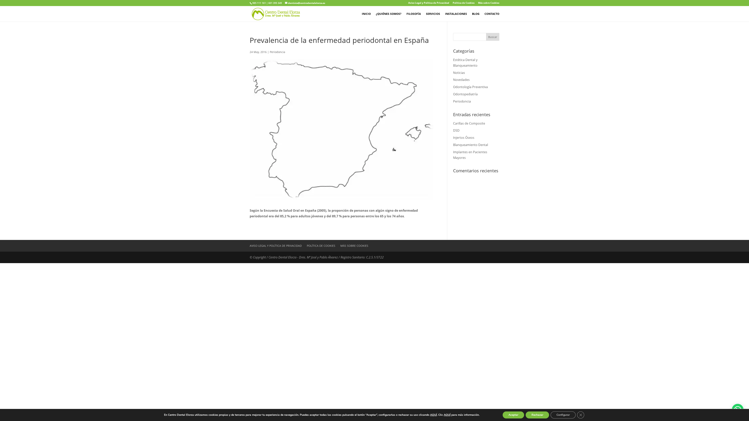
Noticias (459, 73)
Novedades (461, 80)
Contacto (492, 14)
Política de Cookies (464, 3)
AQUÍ (433, 415)
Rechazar (537, 415)
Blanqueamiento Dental (470, 145)
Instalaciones (456, 14)
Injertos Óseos (463, 137)
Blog (475, 14)
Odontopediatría (465, 94)
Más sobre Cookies (488, 3)
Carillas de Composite (469, 123)
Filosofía (413, 14)
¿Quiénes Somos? (388, 14)
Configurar (563, 415)
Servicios (433, 14)
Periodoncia (277, 52)
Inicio (366, 14)
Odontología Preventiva (470, 87)
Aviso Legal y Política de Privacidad (428, 3)
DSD (456, 130)
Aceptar (513, 415)
